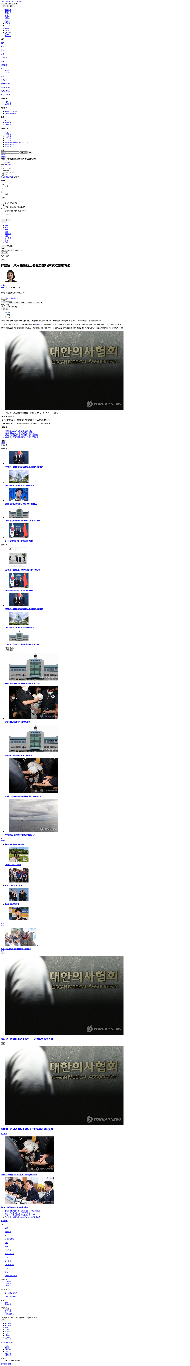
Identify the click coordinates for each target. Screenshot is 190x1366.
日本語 (7, 1331)
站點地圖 (8, 125)
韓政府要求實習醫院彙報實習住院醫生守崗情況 (21, 437)
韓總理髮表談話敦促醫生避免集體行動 (18, 431)
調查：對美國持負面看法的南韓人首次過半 (16, 949)
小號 (8, 313)
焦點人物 (8, 102)
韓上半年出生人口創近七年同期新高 (17, 1213)
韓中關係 (4, 65)
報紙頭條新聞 (5, 91)
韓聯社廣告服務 (10, 113)
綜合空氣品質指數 (7, 177)
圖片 (2, 68)
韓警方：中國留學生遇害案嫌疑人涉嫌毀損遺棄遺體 (19, 1175)
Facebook (8, 32)
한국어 (7, 1327)
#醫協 (3, 154)
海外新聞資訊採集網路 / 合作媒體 (16, 142)
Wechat (7, 30)
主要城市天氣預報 (11, 111)
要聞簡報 (8, 1286)
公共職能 (8, 136)
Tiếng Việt (8, 1339)
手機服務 (8, 122)
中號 (8, 315)
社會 (2, 54)
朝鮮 (2, 61)
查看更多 (7, 164)
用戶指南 (8, 146)
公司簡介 (8, 134)
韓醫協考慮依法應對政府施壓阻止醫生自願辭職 (21, 435)
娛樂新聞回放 (5, 87)
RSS (6, 121)
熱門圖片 (4, 841)
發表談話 (40, 324)
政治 (2, 46)
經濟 (2, 50)
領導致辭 (8, 138)
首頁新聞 (4, 1134)
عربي (6, 1333)
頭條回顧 (4, 80)
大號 (8, 317)
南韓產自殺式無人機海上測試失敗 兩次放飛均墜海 (22, 1211)
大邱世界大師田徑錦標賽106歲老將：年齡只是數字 (22, 1217)
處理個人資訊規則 (7, 1342)
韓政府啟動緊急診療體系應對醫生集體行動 (20, 433)
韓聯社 (3, 157)
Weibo (7, 28)
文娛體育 (4, 57)
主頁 (2, 1221)
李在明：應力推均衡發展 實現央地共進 (14, 1207)
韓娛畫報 (8, 73)
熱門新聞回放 (5, 84)
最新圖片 (8, 70)
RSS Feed (8, 36)
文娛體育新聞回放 (11, 1276)
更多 (2, 838)
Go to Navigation (16, 1)
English (7, 1329)
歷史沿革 (8, 140)
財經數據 (8, 104)
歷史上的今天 (5, 95)
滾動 (2, 43)
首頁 (6, 132)
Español (7, 1335)
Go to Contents (5, 1)
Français (7, 1337)
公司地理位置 (9, 144)
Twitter (7, 34)
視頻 (2, 76)
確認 (3, 260)
